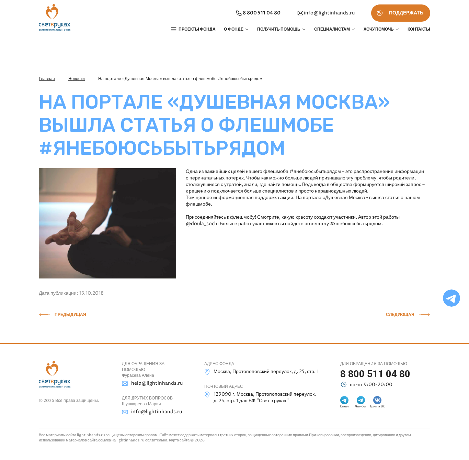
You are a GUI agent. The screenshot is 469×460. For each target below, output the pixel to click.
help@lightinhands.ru (157, 383)
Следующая (400, 314)
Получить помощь (278, 29)
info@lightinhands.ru (329, 13)
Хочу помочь (379, 29)
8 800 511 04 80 (262, 13)
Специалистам (332, 29)
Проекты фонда (197, 29)
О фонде (233, 29)
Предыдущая (70, 314)
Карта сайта (179, 440)
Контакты (419, 29)
